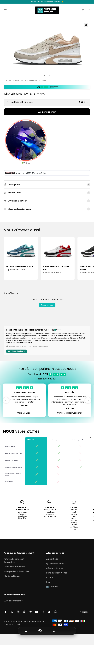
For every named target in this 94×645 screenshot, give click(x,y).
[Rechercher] (54, 631)
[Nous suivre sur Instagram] (18, 612)
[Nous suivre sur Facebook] (5, 612)
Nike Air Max (18, 80)
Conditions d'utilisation (14, 566)
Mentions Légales (12, 576)
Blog (48, 582)
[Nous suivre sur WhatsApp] (55, 612)
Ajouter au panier (47, 112)
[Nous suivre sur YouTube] (36, 612)
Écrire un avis (47, 305)
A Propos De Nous (54, 568)
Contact (50, 577)
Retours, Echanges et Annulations (14, 561)
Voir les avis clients (16, 351)
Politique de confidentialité (16, 571)
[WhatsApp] (40, 631)
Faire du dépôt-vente (56, 572)
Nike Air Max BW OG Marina (20, 266)
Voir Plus (24, 405)
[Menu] (26, 631)
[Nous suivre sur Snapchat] (49, 612)
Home (8, 80)
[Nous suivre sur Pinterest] (30, 612)
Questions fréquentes (56, 563)
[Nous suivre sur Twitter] (11, 612)
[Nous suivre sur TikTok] (43, 612)
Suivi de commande (13, 600)
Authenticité (52, 559)
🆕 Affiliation (52, 586)
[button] (6, 400)
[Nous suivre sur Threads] (24, 612)
